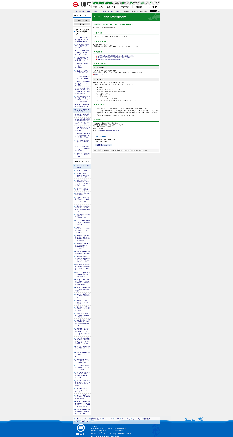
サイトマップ (154, 3)
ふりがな (145, 3)
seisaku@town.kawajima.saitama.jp (108, 130)
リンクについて (107, 419)
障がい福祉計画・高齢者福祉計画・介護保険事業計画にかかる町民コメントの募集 (82, 267)
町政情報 (139, 7)
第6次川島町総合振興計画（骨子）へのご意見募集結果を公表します (82, 148)
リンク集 (116, 419)
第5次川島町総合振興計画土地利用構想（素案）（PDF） (114, 58)
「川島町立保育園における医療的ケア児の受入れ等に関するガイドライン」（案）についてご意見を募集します (82, 332)
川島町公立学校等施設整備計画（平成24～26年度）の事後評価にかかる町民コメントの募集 (82, 375)
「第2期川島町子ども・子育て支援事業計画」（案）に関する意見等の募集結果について (82, 322)
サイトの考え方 (137, 419)
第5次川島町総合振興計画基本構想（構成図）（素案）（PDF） (116, 56)
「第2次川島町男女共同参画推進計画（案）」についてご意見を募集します (82, 216)
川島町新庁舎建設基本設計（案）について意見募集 (82, 77)
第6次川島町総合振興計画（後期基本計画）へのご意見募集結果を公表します (82, 52)
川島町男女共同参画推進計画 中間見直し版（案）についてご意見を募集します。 (82, 200)
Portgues (108, 3)
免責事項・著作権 (96, 419)
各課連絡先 (147, 419)
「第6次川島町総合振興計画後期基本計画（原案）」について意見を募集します (82, 59)
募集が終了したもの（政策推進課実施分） (110, 11)
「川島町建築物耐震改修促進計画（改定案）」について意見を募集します (82, 361)
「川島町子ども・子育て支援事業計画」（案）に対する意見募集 (82, 302)
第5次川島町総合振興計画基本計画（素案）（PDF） (113, 59)
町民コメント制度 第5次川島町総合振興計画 (82, 110)
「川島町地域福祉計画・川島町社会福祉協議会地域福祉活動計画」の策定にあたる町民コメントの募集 (82, 259)
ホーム (75, 11)
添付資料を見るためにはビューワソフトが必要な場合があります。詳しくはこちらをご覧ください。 (120, 150)
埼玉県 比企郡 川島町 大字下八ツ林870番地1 (111, 428)
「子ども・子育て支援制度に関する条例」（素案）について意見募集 (82, 315)
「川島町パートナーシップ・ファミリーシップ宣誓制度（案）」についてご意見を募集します (82, 230)
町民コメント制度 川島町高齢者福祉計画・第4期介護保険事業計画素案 (82, 396)
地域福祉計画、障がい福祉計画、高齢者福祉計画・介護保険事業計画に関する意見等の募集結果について (82, 238)
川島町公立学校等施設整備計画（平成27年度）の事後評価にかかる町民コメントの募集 (82, 383)
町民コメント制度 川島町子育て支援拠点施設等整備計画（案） (82, 289)
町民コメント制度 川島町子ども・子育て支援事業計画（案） (82, 295)
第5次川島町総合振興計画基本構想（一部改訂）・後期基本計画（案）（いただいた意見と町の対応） (82, 90)
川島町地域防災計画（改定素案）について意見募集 (82, 189)
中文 (101, 3)
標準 (118, 3)
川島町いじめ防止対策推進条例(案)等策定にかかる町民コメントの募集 (82, 367)
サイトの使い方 (126, 419)
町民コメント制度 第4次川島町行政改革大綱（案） (82, 114)
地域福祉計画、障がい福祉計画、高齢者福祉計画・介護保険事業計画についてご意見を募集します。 (82, 246)
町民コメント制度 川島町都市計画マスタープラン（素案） (82, 354)
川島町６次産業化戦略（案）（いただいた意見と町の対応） (82, 390)
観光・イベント (112, 7)
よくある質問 (153, 7)
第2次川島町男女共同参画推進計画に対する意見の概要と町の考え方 (82, 222)
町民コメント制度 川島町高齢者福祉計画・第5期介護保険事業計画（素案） (82, 411)
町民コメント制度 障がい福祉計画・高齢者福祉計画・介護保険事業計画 (82, 274)
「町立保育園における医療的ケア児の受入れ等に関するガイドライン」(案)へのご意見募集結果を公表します (82, 340)
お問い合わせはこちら (103, 145)
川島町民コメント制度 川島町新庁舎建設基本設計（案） (82, 72)
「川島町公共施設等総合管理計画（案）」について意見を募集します (82, 83)
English (95, 3)
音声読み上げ (125, 3)
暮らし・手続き (98, 7)
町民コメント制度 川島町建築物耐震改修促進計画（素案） (82, 348)
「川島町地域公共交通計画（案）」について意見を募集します (82, 155)
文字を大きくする (135, 3)
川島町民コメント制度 (91, 11)
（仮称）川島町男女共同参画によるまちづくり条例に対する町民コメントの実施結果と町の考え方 (82, 182)
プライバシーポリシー (82, 419)
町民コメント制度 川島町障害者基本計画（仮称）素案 (82, 252)
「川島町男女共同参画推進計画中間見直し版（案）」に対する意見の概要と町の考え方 (82, 208)
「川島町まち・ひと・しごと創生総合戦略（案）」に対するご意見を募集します (82, 135)
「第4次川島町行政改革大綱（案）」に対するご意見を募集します (82, 128)
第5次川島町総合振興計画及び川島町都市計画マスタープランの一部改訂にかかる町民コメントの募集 (82, 121)
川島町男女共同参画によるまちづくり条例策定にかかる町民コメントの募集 (82, 175)
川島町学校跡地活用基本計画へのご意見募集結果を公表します (82, 46)
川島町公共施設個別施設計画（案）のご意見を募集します (82, 142)
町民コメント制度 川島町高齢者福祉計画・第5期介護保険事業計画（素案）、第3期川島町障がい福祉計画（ (82, 404)
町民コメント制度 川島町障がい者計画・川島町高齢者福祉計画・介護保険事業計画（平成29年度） (82, 282)
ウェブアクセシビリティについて (85, 421)
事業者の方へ (125, 7)
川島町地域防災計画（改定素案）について (82, 193)
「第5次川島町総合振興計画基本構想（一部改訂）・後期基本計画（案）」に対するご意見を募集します (82, 99)
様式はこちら (99, 74)
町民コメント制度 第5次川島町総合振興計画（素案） (82, 105)
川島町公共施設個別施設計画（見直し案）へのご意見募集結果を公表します (82, 39)
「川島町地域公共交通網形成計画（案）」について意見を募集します (82, 65)
